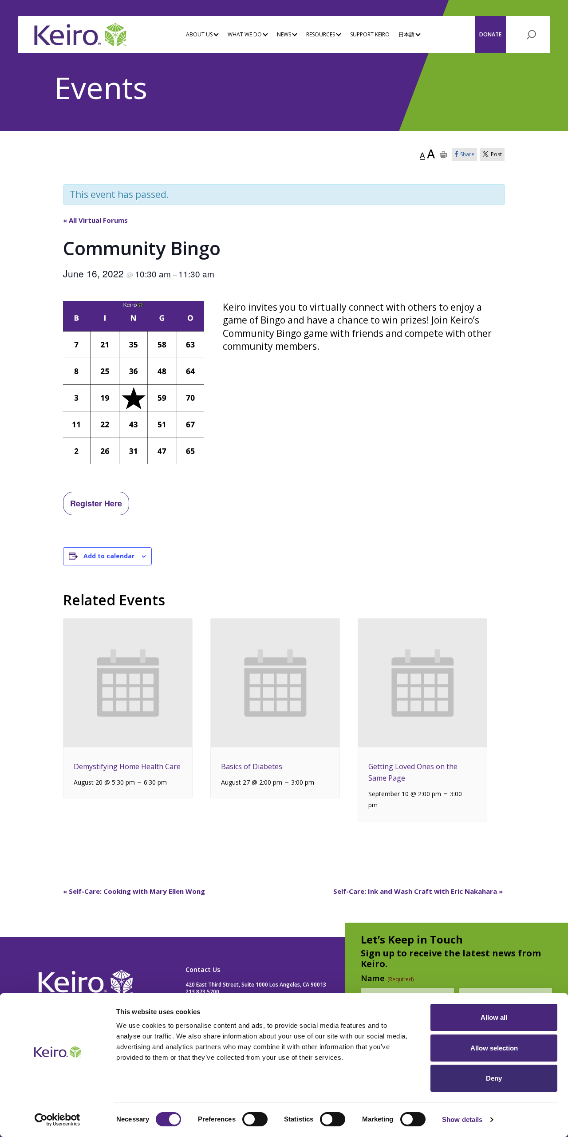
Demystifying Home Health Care (127, 766)
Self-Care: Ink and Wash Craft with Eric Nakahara (418, 891)
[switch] (255, 1119)
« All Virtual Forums (95, 220)
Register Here (96, 503)
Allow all (494, 1017)
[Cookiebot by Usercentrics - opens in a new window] (57, 1119)
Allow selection (494, 1048)
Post (496, 154)
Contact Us (202, 969)
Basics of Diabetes (251, 766)
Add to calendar (108, 556)
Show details (462, 1119)
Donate (490, 34)
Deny (494, 1078)
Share (467, 154)
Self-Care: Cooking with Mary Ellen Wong (134, 891)
